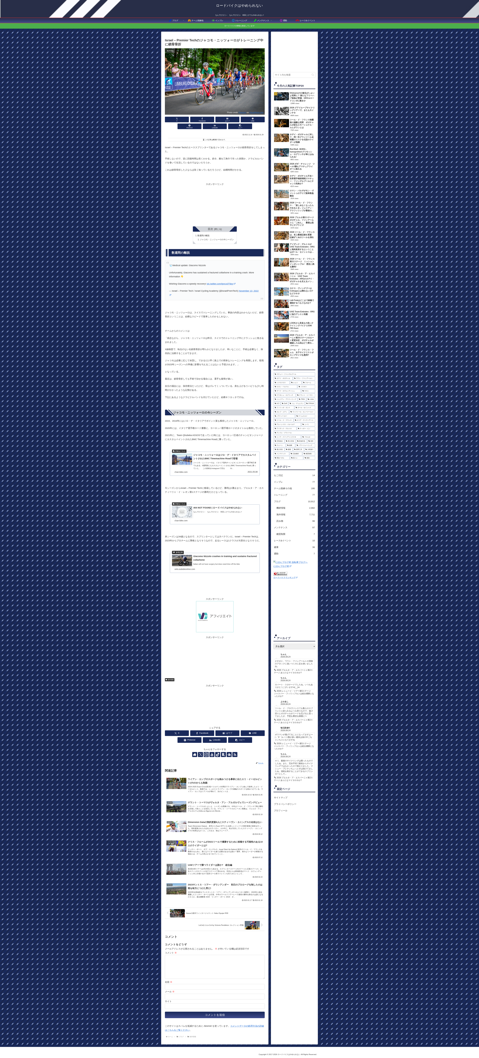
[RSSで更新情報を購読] (234, 754)
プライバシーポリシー (285, 804)
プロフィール (280, 810)
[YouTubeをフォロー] (211, 754)
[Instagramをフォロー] (206, 754)
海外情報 (171, 680)
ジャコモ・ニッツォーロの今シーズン (217, 239)
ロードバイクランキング (284, 577)
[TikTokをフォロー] (217, 754)
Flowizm (242, 112)
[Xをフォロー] (200, 754)
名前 (168, 982)
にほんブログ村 (281, 566)
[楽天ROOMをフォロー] (223, 754)
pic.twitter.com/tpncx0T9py (220, 284)
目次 (210, 229)
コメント (171, 953)
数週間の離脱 (203, 235)
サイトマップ (280, 797)
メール (170, 991)
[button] (240, 126)
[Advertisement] (215, 203)
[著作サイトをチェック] (194, 754)
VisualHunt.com (256, 112)
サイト (168, 1001)
